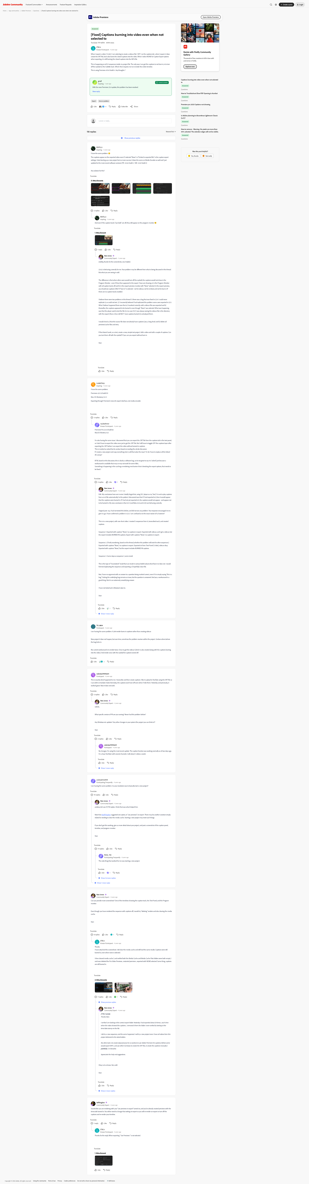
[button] (286, 5)
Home (5, 11)
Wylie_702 (107, 855)
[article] (131, 179)
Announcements (51, 4)
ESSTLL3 (99, 147)
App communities (14, 11)
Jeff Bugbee (100, 1102)
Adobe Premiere (26, 11)
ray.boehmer (104, 424)
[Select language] (276, 5)
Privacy (60, 1181)
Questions (36, 11)
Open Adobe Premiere (211, 17)
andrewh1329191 (102, 780)
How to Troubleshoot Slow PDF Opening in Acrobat (199, 93)
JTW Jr (98, 47)
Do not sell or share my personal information (91, 1181)
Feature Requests (65, 4)
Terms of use (52, 1181)
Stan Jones (108, 256)
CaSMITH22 (100, 383)
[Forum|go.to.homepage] (13, 5)
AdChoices (112, 1181)
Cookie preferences (69, 1181)
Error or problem (104, 101)
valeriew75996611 (102, 674)
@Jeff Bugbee (106, 815)
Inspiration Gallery (80, 4)
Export (94, 101)
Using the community (39, 1181)
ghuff (100, 81)
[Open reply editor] (131, 120)
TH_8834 (99, 625)
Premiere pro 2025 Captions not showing (195, 104)
